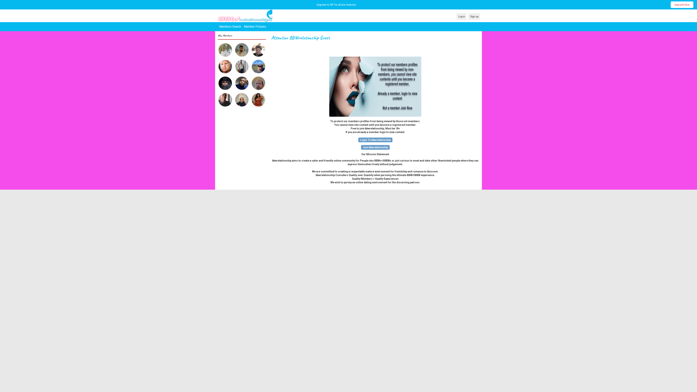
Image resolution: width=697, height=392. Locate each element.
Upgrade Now (682, 4)
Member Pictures (255, 26)
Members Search (230, 26)
